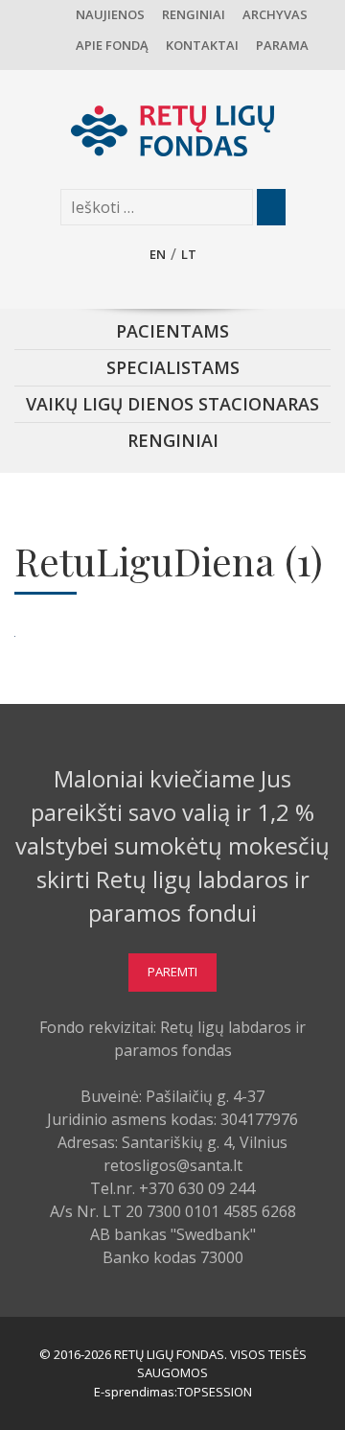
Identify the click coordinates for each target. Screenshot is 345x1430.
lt (188, 254)
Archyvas (275, 14)
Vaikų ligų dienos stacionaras (172, 403)
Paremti (172, 971)
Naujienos (110, 14)
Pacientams (172, 330)
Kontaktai (202, 45)
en (158, 254)
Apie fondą (112, 45)
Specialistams (173, 367)
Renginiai (193, 14)
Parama (282, 45)
